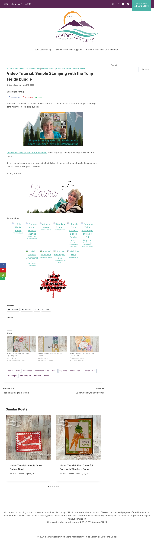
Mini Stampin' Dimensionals (32, 264)
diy (18, 371)
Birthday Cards (33, 69)
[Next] (96, 449)
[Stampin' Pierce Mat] (46, 253)
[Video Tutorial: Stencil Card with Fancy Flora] (84, 344)
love (54, 371)
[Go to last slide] (10, 449)
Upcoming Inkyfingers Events (90, 391)
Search (114, 65)
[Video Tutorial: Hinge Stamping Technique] (52, 344)
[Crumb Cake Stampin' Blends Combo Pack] (73, 232)
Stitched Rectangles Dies (59, 261)
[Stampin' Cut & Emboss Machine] (32, 229)
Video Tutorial (79, 69)
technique (12, 376)
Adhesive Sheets (46, 230)
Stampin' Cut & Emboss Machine (32, 237)
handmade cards (42, 371)
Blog (6, 4)
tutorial (37, 376)
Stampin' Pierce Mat (46, 257)
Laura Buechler (15, 85)
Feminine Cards (48, 69)
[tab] (48, 486)
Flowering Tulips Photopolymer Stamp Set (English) (87, 244)
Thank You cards (63, 69)
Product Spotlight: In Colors (16, 391)
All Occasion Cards (16, 69)
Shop (13, 4)
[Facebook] (113, 4)
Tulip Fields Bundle (18, 233)
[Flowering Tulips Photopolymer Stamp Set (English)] (87, 232)
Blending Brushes (60, 230)
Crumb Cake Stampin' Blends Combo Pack (73, 244)
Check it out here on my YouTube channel (27, 152)
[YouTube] (123, 4)
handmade (27, 371)
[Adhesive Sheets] (46, 226)
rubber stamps (76, 371)
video (46, 376)
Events (28, 4)
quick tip (63, 371)
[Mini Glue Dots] (73, 253)
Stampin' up (90, 371)
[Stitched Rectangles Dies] (60, 255)
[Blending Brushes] (60, 226)
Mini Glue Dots (73, 257)
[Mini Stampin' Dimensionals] (32, 256)
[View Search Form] (128, 4)
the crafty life (25, 376)
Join (20, 4)
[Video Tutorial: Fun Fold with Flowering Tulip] (21, 344)
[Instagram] (118, 4)
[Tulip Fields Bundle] (18, 227)
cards (10, 371)
